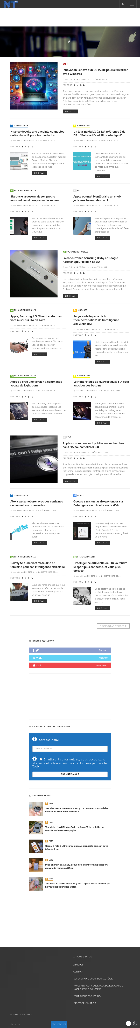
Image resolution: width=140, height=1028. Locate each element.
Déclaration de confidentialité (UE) (93, 979)
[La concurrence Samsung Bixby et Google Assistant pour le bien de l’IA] (34, 273)
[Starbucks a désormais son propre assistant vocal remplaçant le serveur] (19, 225)
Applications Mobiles (23, 190)
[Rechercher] (123, 4)
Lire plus (70, 111)
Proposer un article (84, 1003)
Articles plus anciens (112, 626)
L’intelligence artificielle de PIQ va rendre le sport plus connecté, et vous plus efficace (100, 566)
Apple (78, 190)
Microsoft (80, 310)
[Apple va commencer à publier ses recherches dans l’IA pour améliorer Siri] (34, 458)
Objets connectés (84, 557)
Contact (78, 972)
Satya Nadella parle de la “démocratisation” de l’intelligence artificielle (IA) (96, 320)
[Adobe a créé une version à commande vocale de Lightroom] (19, 410)
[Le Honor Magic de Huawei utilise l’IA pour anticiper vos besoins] (82, 410)
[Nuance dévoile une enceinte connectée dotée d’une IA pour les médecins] (19, 160)
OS (65, 64)
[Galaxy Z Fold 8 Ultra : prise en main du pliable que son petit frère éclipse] (36, 846)
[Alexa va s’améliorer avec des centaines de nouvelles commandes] (19, 530)
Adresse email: (50, 740)
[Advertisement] (70, 17)
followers (103, 650)
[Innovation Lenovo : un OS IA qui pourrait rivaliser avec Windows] (34, 85)
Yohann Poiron (77, 79)
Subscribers (102, 665)
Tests (49, 803)
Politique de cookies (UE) (87, 996)
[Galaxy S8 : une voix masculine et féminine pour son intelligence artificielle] (19, 592)
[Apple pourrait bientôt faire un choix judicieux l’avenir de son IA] (82, 225)
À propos (78, 965)
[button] (131, 1023)
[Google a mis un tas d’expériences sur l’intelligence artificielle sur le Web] (82, 530)
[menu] (132, 4)
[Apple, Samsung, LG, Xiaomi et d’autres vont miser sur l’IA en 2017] (19, 345)
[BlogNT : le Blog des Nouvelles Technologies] (10, 3)
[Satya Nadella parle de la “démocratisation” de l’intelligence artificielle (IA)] (82, 349)
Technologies (19, 126)
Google (79, 495)
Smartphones (82, 126)
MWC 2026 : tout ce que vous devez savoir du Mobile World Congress (98, 987)
